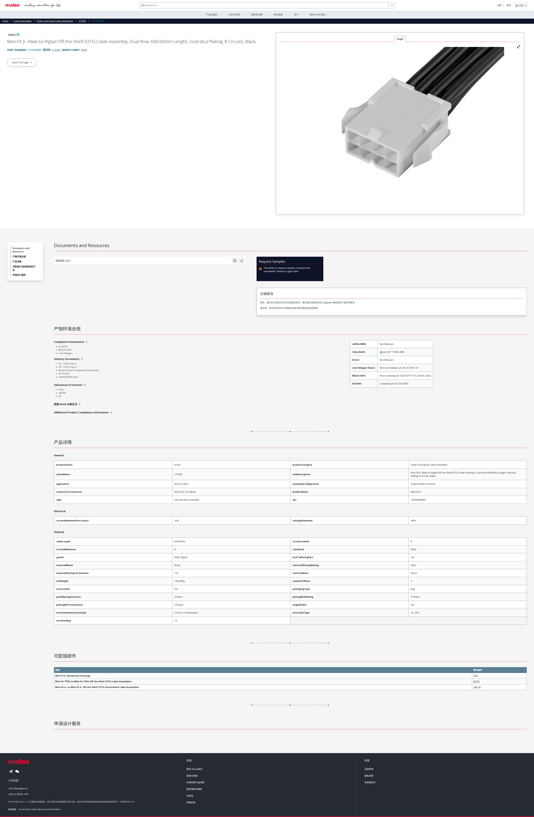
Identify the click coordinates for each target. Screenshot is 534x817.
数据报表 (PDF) (63, 260)
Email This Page (20, 62)
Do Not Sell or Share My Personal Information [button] (39, 809)
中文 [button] (521, 5)
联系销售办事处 (194, 789)
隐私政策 (368, 775)
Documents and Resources (21, 250)
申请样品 (190, 802)
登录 (508, 5)
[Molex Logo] (33, 5)
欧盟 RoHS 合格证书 (65, 404)
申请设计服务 (19, 274)
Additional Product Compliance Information (81, 412)
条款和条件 (370, 782)
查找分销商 (192, 775)
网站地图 (12, 809)
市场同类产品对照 (195, 782)
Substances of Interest (68, 385)
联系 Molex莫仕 (194, 769)
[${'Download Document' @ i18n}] (241, 260)
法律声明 (368, 769)
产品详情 (17, 261)
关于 (296, 14)
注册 (499, 5)
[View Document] (235, 260)
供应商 (189, 795)
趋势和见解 (256, 14)
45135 (476, 681)
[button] (518, 47)
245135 (477, 687)
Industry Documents (66, 359)
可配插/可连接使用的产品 (24, 268)
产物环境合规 (19, 256)
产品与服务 (211, 14)
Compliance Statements (69, 341)
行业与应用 (234, 14)
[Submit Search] (392, 5)
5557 (475, 675)
